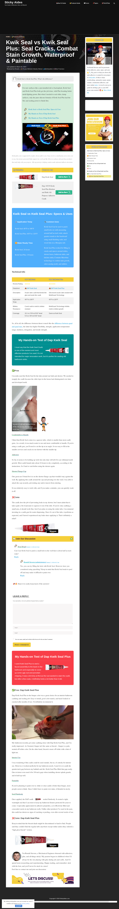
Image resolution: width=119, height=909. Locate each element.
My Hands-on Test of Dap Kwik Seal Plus (43, 118)
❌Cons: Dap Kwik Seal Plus (96, 176)
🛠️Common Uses (91, 158)
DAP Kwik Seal (32, 288)
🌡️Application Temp (92, 153)
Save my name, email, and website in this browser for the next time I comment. (34, 639)
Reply (16, 557)
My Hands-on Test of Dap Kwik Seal (41, 113)
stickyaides (92, 77)
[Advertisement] (59, 20)
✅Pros (89, 166)
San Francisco (60, 69)
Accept (18, 906)
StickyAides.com (65, 898)
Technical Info (90, 161)
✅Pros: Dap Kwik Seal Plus (94, 173)
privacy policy (25, 903)
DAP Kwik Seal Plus (57, 288)
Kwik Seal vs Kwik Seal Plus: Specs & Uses (44, 109)
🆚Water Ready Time (92, 156)
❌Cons (89, 168)
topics (96, 85)
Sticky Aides (13, 2)
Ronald (17, 69)
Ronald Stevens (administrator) (35, 562)
